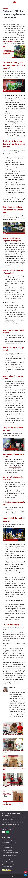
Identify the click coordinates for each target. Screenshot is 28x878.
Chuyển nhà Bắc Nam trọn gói (10, 855)
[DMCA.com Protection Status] (14, 870)
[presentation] (13, 728)
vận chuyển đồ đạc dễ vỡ (15, 467)
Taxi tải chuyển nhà (7, 845)
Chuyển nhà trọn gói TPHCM (10, 840)
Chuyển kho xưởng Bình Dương (10, 852)
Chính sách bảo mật (8, 861)
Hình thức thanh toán (8, 866)
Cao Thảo (5, 20)
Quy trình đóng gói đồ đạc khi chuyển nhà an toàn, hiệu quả (13, 786)
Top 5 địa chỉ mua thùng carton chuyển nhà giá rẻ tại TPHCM (13, 803)
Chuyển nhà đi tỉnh (7, 850)
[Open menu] (26, 2)
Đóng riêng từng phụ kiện (11, 366)
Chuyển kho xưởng (7, 847)
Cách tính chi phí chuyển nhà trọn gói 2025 (13, 734)
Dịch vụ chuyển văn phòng (9, 842)
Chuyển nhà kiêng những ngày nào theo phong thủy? (14, 768)
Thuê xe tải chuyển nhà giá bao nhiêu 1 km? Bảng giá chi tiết (13, 751)
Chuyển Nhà (5, 8)
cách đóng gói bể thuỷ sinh (9, 41)
